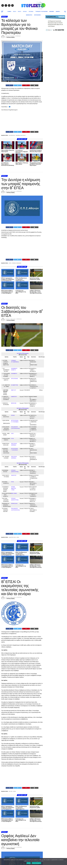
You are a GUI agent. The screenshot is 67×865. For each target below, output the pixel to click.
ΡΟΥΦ (12, 438)
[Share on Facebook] (9, 85)
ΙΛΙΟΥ (12, 433)
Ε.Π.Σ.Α (14, 11)
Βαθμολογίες (29, 15)
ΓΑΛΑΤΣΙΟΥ (13, 475)
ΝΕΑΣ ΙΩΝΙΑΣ (14, 493)
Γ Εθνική (9, 11)
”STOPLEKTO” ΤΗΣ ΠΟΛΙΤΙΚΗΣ (41, 11)
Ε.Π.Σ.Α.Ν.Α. (31, 11)
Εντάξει (28, 863)
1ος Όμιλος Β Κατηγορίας (23, 353)
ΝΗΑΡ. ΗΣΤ (13, 390)
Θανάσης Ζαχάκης (11, 37)
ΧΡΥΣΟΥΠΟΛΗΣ (14, 378)
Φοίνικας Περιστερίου (21, 135)
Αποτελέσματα (37, 15)
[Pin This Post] (26, 85)
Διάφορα (58, 11)
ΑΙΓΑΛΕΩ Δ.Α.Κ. (14, 503)
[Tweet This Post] (18, 85)
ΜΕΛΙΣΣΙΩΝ (13, 403)
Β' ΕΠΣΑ (10, 791)
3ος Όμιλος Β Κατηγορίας (23, 463)
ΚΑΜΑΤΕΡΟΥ (14, 396)
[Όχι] (65, 861)
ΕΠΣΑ (10, 263)
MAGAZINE (51, 11)
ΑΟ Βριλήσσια (12, 135)
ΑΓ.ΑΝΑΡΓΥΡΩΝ (14, 385)
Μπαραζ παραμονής (17, 263)
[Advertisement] (22, 121)
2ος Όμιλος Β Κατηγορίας (23, 408)
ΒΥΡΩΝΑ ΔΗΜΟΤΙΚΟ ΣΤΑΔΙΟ (13, 488)
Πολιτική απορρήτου (36, 863)
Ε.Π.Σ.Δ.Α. (25, 11)
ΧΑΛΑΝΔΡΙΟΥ (14, 373)
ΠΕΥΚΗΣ (13, 415)
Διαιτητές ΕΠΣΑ (12, 537)
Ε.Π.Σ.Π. (19, 11)
